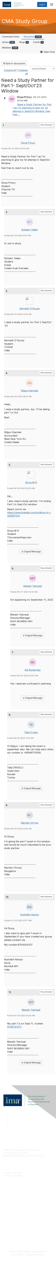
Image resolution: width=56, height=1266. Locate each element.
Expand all (10, 70)
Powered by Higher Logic (28, 1260)
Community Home (10, 36)
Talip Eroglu (31, 732)
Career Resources (12, 1208)
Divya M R (31, 482)
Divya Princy (28, 142)
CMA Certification (11, 1200)
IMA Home (8, 1195)
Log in (42, 4)
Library (8, 42)
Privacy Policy (10, 1237)
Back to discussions (15, 63)
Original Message (32, 551)
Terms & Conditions (13, 1232)
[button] (5, 98)
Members (9, 47)
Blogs (23, 42)
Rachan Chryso (29, 822)
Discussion (32, 36)
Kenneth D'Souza (30, 308)
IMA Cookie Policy (12, 1228)
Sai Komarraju (32, 669)
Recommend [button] (46, 125)
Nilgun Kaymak (29, 390)
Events (38, 42)
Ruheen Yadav (29, 229)
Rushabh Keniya (29, 914)
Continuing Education (13, 1204)
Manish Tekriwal (32, 585)
